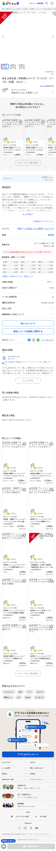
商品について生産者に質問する (28, 331)
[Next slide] (52, 37)
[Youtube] (36, 828)
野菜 (18, 9)
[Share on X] (33, 340)
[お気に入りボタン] (21, 121)
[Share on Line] (38, 340)
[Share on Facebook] (29, 340)
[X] (19, 828)
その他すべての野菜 (28, 9)
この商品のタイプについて (43, 221)
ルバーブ (39, 9)
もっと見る (28, 380)
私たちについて (28, 323)
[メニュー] (52, 3)
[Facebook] (31, 828)
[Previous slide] (3, 37)
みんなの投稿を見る (47, 86)
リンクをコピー (47, 340)
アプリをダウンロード (28, 754)
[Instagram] (25, 828)
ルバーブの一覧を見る (28, 163)
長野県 (51, 235)
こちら (48, 397)
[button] (28, 91)
